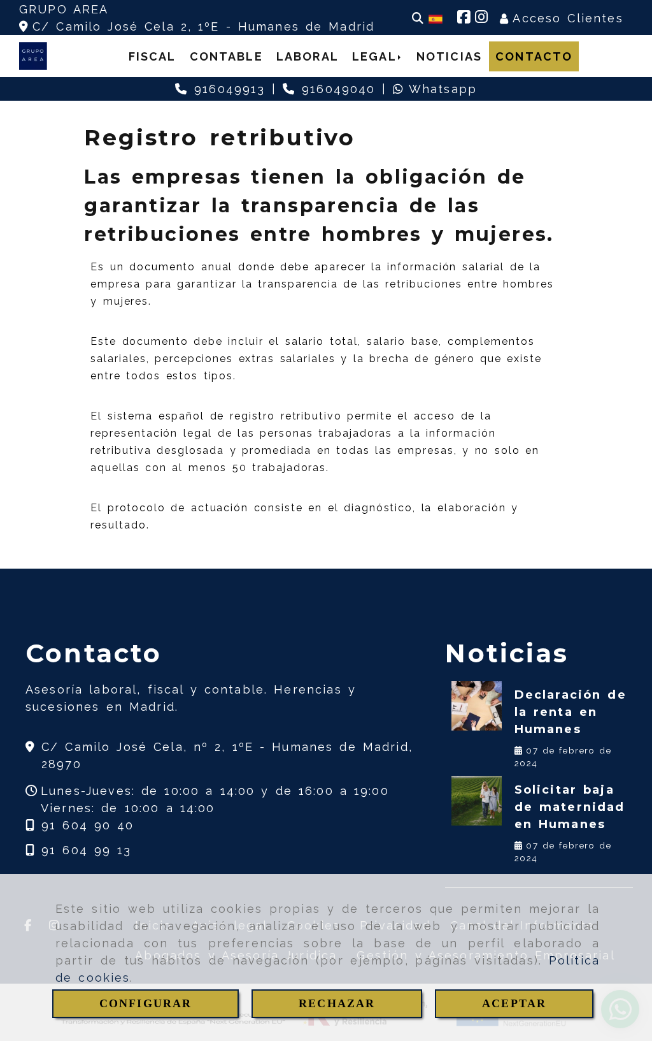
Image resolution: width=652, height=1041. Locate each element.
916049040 (335, 89)
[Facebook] (463, 18)
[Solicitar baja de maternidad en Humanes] (476, 801)
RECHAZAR (337, 1003)
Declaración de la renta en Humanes (570, 712)
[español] (436, 18)
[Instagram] (481, 18)
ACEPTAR (514, 1003)
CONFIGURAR (145, 1003)
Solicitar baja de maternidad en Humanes (569, 807)
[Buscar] (417, 18)
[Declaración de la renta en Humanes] (476, 706)
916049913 (226, 89)
